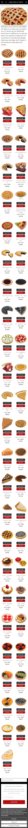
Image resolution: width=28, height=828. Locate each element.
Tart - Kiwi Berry (20, 688)
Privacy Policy (4, 815)
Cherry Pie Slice (21, 124)
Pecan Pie (20, 465)
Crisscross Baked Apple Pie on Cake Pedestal (20, 210)
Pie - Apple (7, 209)
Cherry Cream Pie (20, 548)
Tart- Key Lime (7, 352)
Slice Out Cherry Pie (21, 95)
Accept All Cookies (14, 825)
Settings (14, 819)
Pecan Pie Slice (7, 520)
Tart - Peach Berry (7, 715)
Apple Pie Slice (7, 465)
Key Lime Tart (7, 742)
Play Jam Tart (7, 548)
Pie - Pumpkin (20, 380)
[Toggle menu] (2, 2)
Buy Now (7, 64)
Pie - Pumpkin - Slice (20, 409)
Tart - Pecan (21, 742)
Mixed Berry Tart (7, 660)
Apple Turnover (7, 768)
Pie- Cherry (21, 67)
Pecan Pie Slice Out (21, 492)
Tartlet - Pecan (21, 603)
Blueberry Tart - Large (21, 295)
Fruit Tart (20, 632)
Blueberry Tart (20, 715)
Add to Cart (7, 61)
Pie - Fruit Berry (7, 239)
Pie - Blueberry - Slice (20, 324)
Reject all (14, 822)
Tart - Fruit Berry (7, 688)
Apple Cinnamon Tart (20, 437)
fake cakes (15, 42)
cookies (3, 44)
